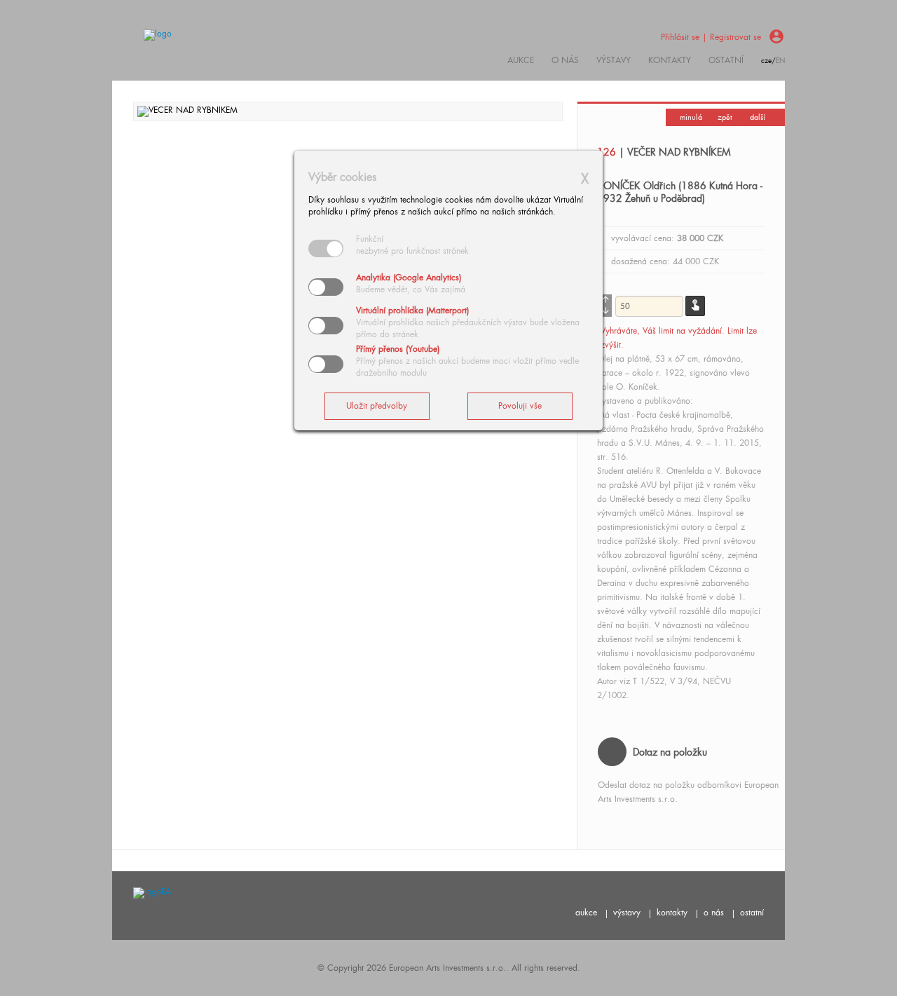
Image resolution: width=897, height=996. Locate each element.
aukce (586, 912)
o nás (714, 912)
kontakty (669, 60)
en (780, 60)
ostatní (726, 60)
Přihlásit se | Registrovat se (711, 37)
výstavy (613, 60)
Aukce (520, 60)
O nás (565, 60)
